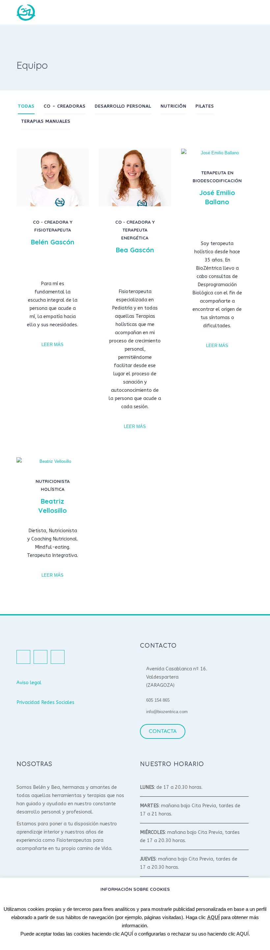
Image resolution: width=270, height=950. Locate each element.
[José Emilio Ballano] (217, 153)
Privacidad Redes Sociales (45, 702)
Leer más (52, 344)
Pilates (205, 106)
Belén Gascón (52, 242)
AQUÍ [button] (127, 934)
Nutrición (173, 106)
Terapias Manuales (45, 121)
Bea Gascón (135, 250)
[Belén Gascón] (52, 177)
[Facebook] (46, 265)
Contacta (162, 731)
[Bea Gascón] (135, 177)
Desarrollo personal (123, 106)
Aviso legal (28, 683)
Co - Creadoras (65, 106)
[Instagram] (59, 265)
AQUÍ (213, 917)
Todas (26, 106)
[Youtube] (57, 656)
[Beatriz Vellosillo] (52, 461)
